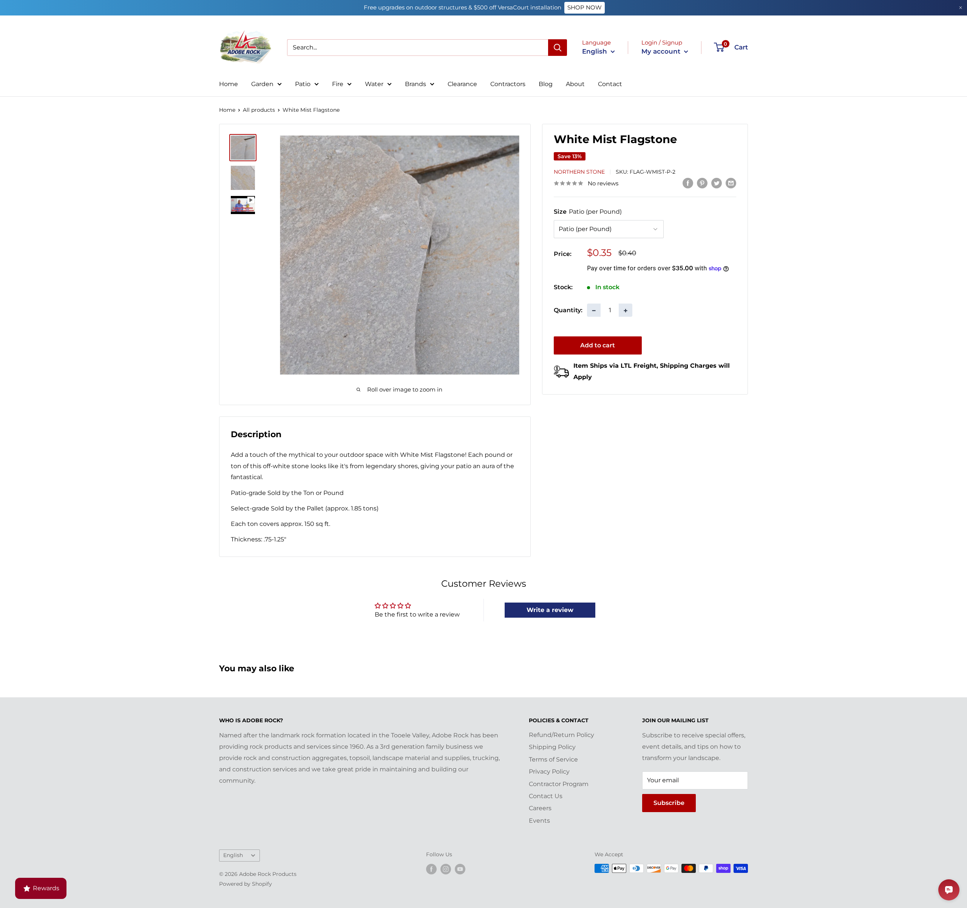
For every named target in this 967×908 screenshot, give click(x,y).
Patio (302, 84)
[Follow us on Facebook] (431, 869)
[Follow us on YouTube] (460, 869)
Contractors (507, 84)
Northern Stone (579, 171)
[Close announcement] (960, 7)
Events (539, 820)
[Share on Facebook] (688, 182)
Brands (415, 84)
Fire (337, 84)
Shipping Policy (552, 747)
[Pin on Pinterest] (702, 182)
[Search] (557, 47)
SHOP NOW (584, 7)
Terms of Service (553, 759)
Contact (610, 84)
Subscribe (668, 802)
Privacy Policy (549, 771)
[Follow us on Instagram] (445, 869)
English (233, 855)
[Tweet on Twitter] (716, 182)
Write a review (550, 610)
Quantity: (568, 310)
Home (228, 84)
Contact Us (545, 796)
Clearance (462, 84)
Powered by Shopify (245, 883)
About (575, 84)
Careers (540, 808)
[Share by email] (731, 182)
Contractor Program (559, 784)
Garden (262, 84)
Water (374, 84)
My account (661, 51)
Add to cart (597, 345)
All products (259, 109)
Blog (546, 84)
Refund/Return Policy (561, 734)
